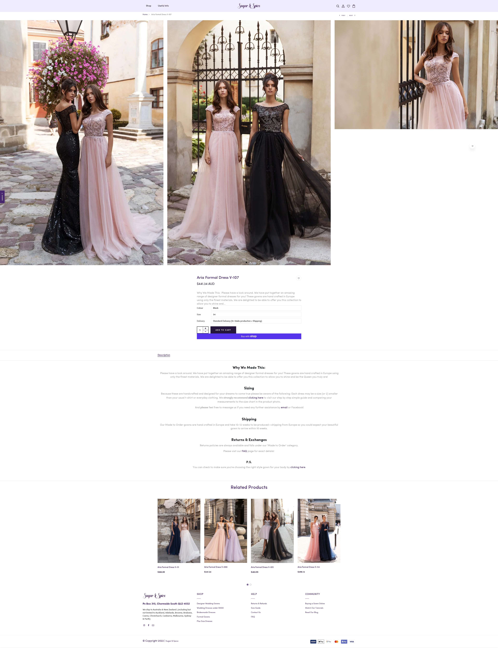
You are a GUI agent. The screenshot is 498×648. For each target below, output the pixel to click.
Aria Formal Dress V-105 (262, 567)
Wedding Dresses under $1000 (210, 608)
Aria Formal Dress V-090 (215, 567)
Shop (148, 6)
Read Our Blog (311, 612)
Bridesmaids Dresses (206, 612)
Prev (343, 15)
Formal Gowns (203, 616)
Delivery (201, 320)
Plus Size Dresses (204, 621)
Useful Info (163, 6)
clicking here (297, 467)
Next (351, 15)
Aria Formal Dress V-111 (168, 567)
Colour (200, 307)
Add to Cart (223, 330)
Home (145, 14)
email (284, 407)
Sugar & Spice (172, 641)
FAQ (244, 451)
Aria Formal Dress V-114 (309, 567)
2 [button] (250, 262)
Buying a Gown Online (315, 603)
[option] (249, 142)
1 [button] (246, 262)
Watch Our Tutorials (314, 608)
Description (164, 355)
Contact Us (256, 612)
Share (2, 198)
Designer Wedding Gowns (208, 603)
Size (199, 314)
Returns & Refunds (259, 603)
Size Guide (255, 608)
